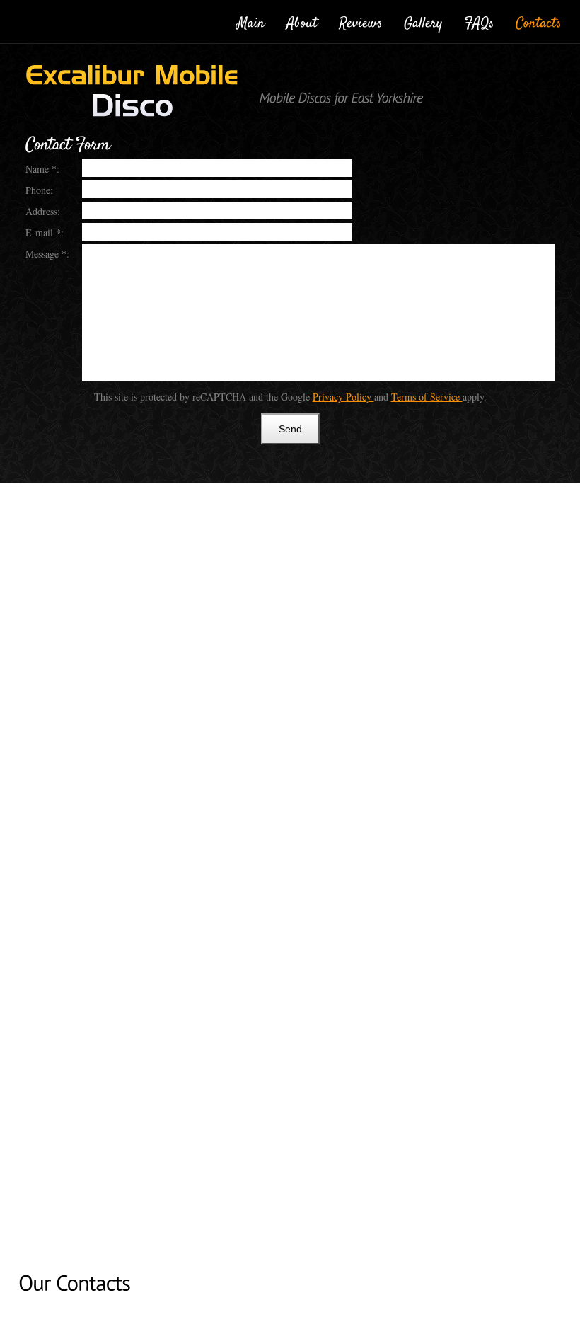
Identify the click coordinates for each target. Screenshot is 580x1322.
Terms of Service (427, 396)
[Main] (251, 21)
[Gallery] (423, 21)
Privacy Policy (343, 396)
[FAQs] (479, 21)
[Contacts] (539, 21)
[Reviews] (361, 21)
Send (290, 429)
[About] (302, 21)
